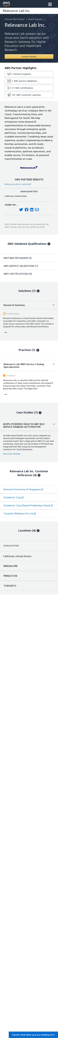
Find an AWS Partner (15, 19)
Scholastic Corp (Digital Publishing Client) (27, 505)
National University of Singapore (22, 489)
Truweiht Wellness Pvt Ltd (18, 513)
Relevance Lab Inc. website (17, 184)
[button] (50, 4)
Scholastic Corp (12, 497)
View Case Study (10, 453)
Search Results (35, 19)
